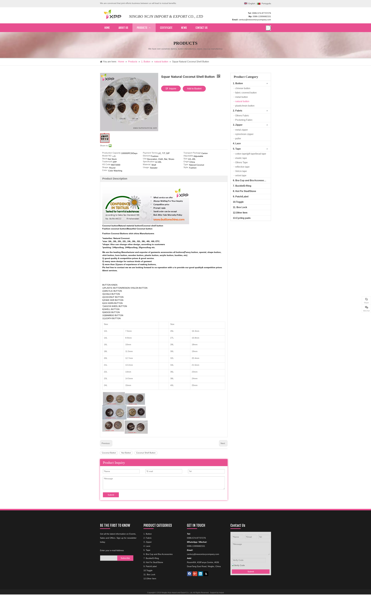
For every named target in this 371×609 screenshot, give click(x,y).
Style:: (186, 167)
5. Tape (237, 149)
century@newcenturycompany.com (255, 19)
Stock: (105, 159)
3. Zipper (237, 125)
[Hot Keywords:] (268, 28)
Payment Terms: (150, 153)
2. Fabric (237, 110)
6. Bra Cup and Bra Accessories (250, 180)
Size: (185, 159)
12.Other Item (240, 212)
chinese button (242, 88)
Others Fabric (242, 115)
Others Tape (241, 162)
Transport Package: (192, 153)
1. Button (238, 83)
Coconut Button (109, 453)
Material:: (147, 164)
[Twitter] (206, 573)
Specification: (149, 161)
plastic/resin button (244, 105)
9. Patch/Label (240, 196)
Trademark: (107, 161)
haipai (221, 593)
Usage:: (146, 167)
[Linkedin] (200, 573)
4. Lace (237, 143)
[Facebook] (189, 573)
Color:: (105, 170)
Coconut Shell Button (146, 453)
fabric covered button (246, 92)
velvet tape (240, 175)
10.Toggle (238, 202)
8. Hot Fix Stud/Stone (244, 191)
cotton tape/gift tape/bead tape (250, 154)
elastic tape (241, 158)
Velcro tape (241, 171)
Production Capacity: (111, 153)
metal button (241, 97)
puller (238, 138)
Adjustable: (188, 156)
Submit (111, 495)
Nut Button (126, 453)
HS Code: (106, 164)
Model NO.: (107, 156)
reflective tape (242, 167)
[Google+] (195, 573)
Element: (147, 156)
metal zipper (241, 130)
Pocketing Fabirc (244, 120)
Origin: (186, 161)
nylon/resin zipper (244, 134)
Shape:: (105, 167)
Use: (145, 159)
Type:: (186, 164)
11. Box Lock (240, 207)
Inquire (172, 88)
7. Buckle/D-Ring (242, 186)
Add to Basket (194, 88)
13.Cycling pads (242, 218)
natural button (242, 101)
